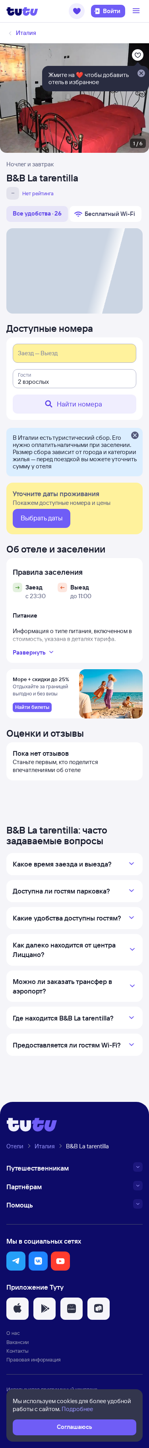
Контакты (17, 1351)
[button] (77, 11)
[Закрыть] (135, 436)
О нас (13, 1333)
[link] (32, 707)
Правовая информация (33, 1359)
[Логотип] (22, 11)
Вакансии (17, 1342)
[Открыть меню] (137, 11)
